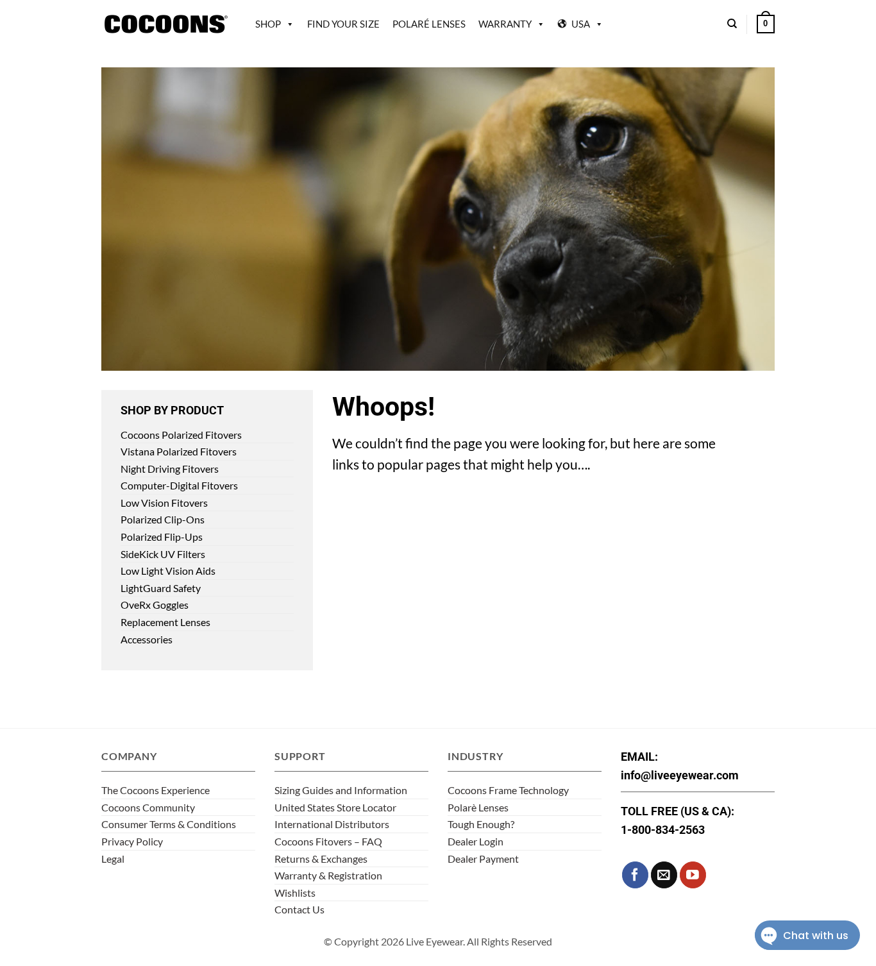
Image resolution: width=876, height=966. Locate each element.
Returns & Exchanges (320, 858)
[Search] (732, 24)
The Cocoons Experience (155, 790)
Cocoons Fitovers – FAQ (328, 841)
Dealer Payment (483, 858)
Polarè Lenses (478, 807)
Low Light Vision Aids (168, 570)
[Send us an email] (664, 874)
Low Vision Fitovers (164, 502)
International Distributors (331, 824)
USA (580, 24)
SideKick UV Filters (163, 554)
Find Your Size (343, 24)
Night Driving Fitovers (170, 468)
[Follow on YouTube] (693, 874)
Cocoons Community (148, 807)
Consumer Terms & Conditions (168, 824)
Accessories (147, 639)
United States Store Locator (335, 807)
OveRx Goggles (155, 604)
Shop (268, 24)
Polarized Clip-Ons (163, 519)
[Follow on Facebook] (635, 874)
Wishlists (295, 892)
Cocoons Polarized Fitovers (181, 434)
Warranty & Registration (328, 875)
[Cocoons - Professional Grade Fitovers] (165, 24)
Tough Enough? (481, 824)
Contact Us (299, 909)
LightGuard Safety (161, 588)
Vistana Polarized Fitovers (179, 451)
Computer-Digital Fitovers (179, 485)
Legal (112, 858)
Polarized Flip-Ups (162, 536)
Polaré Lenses (429, 24)
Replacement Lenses (165, 622)
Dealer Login (475, 841)
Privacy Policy (132, 841)
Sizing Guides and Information (340, 790)
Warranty (505, 24)
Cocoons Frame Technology (508, 790)
